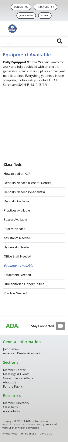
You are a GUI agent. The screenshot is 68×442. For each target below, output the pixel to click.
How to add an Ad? (17, 174)
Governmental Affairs (18, 378)
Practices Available (17, 210)
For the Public (12, 386)
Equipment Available (18, 266)
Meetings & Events (16, 374)
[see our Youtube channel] (60, 326)
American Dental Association (23, 353)
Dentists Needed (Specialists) (24, 192)
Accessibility (11, 411)
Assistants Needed (17, 238)
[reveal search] (59, 41)
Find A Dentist (45, 6)
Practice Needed (15, 293)
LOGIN (44, 15)
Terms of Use (28, 433)
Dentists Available (16, 201)
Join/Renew (11, 349)
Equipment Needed (17, 275)
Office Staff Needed (17, 256)
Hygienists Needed (17, 247)
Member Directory (16, 403)
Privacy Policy (9, 433)
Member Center (14, 370)
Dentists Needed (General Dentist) (28, 183)
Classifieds (13, 164)
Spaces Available (15, 220)
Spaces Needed (14, 229)
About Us (9, 382)
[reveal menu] (8, 41)
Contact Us (21, 6)
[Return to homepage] (34, 28)
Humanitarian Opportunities (24, 284)
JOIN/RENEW (26, 15)
